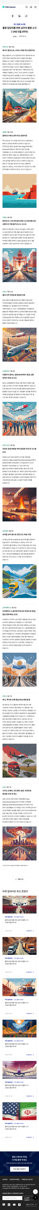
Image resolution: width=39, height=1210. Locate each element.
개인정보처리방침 (14, 1179)
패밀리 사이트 (30, 1204)
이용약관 (4, 1179)
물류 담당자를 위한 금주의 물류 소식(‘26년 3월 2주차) (16, 1128)
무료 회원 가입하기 (19, 1169)
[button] (9, 7)
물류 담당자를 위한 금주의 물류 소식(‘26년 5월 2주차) (16, 962)
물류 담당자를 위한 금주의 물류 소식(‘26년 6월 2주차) (16, 921)
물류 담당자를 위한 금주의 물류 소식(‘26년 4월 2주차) (16, 1045)
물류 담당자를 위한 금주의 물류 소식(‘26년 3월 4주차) (16, 1086)
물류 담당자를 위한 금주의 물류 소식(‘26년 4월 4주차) (16, 1004)
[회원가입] (31, 7)
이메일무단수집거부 (27, 1179)
